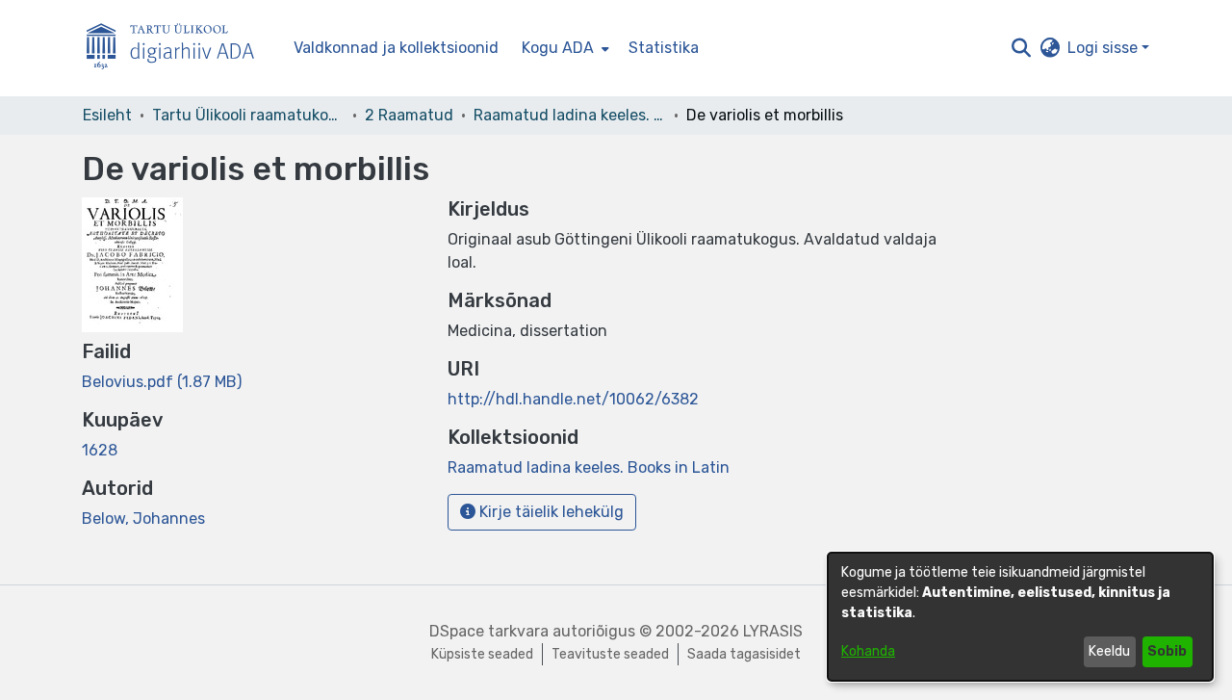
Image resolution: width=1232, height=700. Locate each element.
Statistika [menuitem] (664, 48)
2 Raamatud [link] (409, 115)
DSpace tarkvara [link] (489, 631)
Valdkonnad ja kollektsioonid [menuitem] (396, 48)
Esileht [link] (107, 115)
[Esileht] (178, 48)
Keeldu (1109, 651)
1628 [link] (99, 450)
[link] (162, 382)
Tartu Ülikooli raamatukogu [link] (248, 115)
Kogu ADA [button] (558, 48)
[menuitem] (563, 48)
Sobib (1167, 651)
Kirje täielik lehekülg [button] (549, 512)
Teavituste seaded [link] (610, 654)
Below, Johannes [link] (143, 518)
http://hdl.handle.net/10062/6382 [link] (573, 399)
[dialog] (1020, 617)
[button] (1021, 48)
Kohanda (868, 651)
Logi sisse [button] (1104, 48)
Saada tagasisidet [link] (744, 654)
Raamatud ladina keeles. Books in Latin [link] (570, 115)
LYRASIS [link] (773, 631)
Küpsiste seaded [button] (482, 654)
